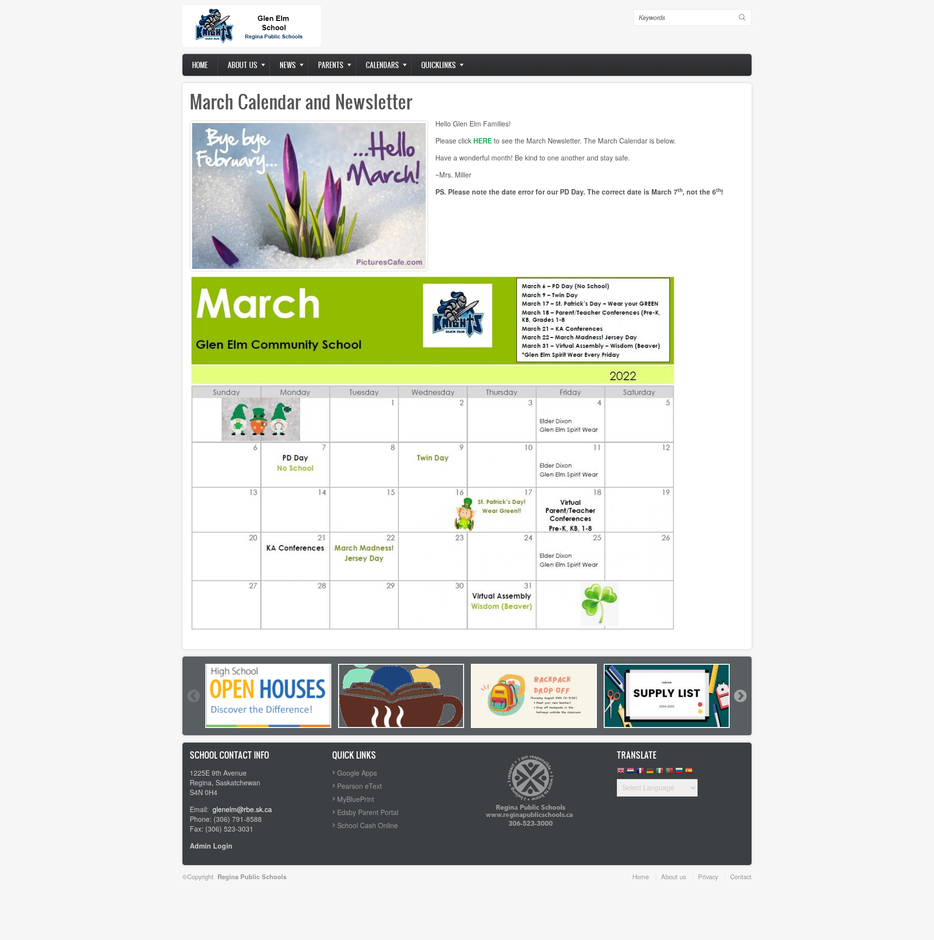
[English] (621, 773)
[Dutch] (630, 773)
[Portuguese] (669, 773)
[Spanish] (689, 773)
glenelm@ (228, 809)
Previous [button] (193, 696)
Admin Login (211, 846)
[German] (650, 773)
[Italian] (660, 773)
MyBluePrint (355, 799)
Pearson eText (359, 786)
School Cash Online (367, 825)
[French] (640, 773)
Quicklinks (438, 65)
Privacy (708, 876)
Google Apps (357, 773)
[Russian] (679, 773)
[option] (268, 696)
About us (242, 65)
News (288, 65)
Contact (741, 876)
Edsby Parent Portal (367, 812)
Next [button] (740, 696)
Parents (330, 65)
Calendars (382, 65)
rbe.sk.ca (258, 809)
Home (200, 65)
